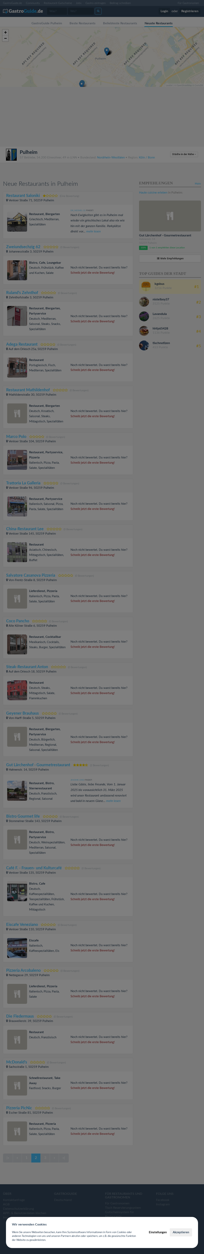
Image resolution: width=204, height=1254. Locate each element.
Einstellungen (158, 1232)
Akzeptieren (181, 1232)
